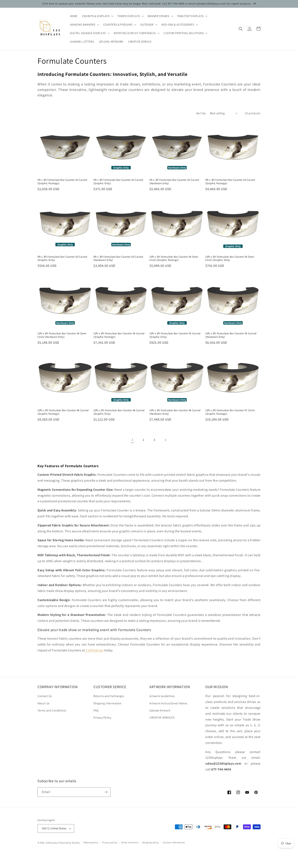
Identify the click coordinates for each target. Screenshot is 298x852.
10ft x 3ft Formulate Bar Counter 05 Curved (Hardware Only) (230, 335)
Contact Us (45, 696)
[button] (97, 16)
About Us (44, 703)
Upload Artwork (159, 710)
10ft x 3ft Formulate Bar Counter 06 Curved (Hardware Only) (174, 412)
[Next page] (165, 440)
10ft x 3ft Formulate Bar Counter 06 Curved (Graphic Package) (63, 412)
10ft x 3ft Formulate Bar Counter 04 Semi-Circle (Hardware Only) (62, 335)
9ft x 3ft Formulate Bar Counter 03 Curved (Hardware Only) (118, 258)
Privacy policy (109, 842)
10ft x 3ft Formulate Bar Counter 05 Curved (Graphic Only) (174, 335)
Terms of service (129, 842)
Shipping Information (107, 703)
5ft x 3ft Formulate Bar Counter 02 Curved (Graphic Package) (62, 181)
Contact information (174, 842)
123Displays (52, 842)
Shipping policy (150, 842)
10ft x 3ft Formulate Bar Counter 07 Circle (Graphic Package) (230, 412)
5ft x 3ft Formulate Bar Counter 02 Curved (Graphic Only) (118, 181)
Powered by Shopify (69, 842)
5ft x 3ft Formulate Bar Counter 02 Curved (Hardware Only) (174, 181)
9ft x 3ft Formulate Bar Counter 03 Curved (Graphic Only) (62, 258)
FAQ (96, 710)
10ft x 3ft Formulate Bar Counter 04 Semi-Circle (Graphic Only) (230, 258)
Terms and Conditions (52, 710)
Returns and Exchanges (108, 696)
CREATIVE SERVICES (161, 717)
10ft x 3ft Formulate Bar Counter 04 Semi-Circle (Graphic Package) (174, 258)
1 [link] (132, 440)
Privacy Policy (102, 717)
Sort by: (201, 113)
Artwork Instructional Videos (168, 703)
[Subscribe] (105, 792)
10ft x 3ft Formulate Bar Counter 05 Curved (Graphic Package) (118, 335)
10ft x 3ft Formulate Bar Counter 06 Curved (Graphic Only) (118, 412)
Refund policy (91, 842)
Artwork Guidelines (162, 696)
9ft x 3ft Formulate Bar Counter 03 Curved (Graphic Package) (230, 181)
